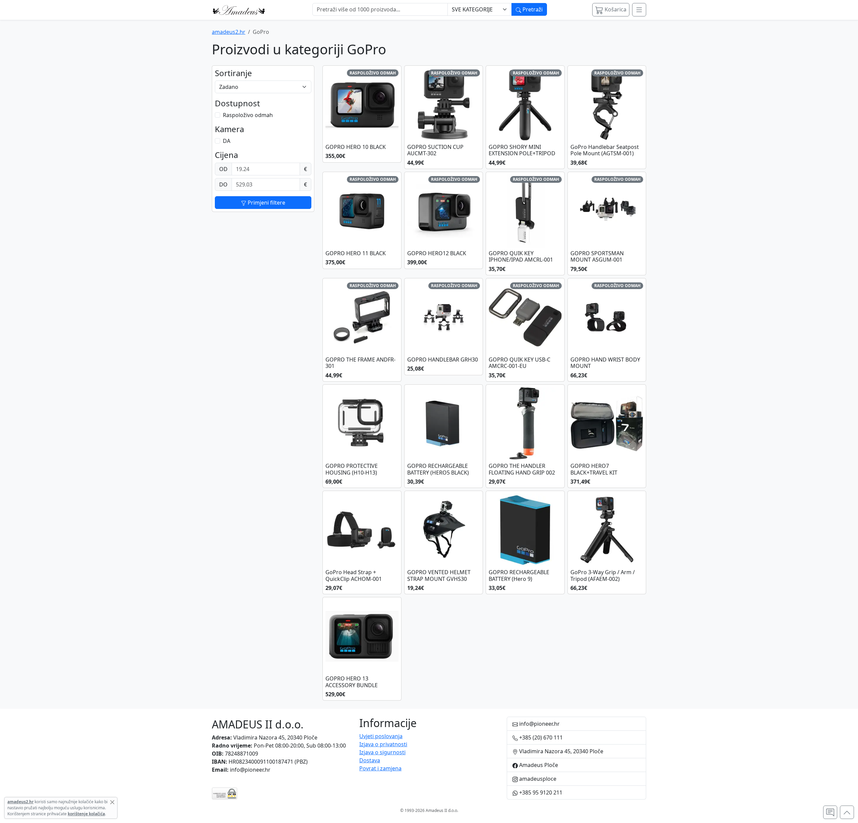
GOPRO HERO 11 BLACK (355, 253)
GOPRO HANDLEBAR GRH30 (442, 359)
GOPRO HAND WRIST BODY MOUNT (605, 362)
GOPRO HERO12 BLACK (436, 253)
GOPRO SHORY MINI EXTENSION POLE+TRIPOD (522, 150)
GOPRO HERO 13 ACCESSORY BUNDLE (351, 681)
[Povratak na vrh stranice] (847, 812)
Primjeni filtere (265, 202)
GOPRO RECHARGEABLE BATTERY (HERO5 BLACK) (438, 469)
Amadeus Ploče (538, 765)
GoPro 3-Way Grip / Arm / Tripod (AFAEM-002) (602, 575)
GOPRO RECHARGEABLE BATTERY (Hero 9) (519, 575)
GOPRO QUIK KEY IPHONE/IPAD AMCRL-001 (521, 256)
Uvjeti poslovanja (381, 736)
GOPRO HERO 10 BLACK (355, 147)
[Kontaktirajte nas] (830, 812)
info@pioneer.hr (250, 769)
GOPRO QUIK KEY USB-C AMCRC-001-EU (519, 362)
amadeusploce (537, 778)
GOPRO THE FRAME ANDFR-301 (360, 362)
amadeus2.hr (228, 32)
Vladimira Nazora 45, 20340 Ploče (275, 737)
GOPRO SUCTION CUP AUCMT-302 (435, 150)
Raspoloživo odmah (248, 115)
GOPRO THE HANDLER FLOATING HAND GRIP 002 (522, 469)
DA (226, 141)
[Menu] (639, 9)
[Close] (112, 802)
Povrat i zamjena (380, 768)
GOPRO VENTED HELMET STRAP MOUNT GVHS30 (439, 575)
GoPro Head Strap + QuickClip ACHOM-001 (353, 575)
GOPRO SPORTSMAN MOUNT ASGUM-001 (597, 256)
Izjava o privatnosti (383, 744)
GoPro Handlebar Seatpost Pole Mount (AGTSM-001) (604, 150)
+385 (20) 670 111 (540, 737)
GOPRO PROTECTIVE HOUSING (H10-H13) (351, 469)
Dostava (369, 760)
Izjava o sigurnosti (382, 752)
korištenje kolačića (86, 814)
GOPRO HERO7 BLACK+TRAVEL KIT (593, 469)
